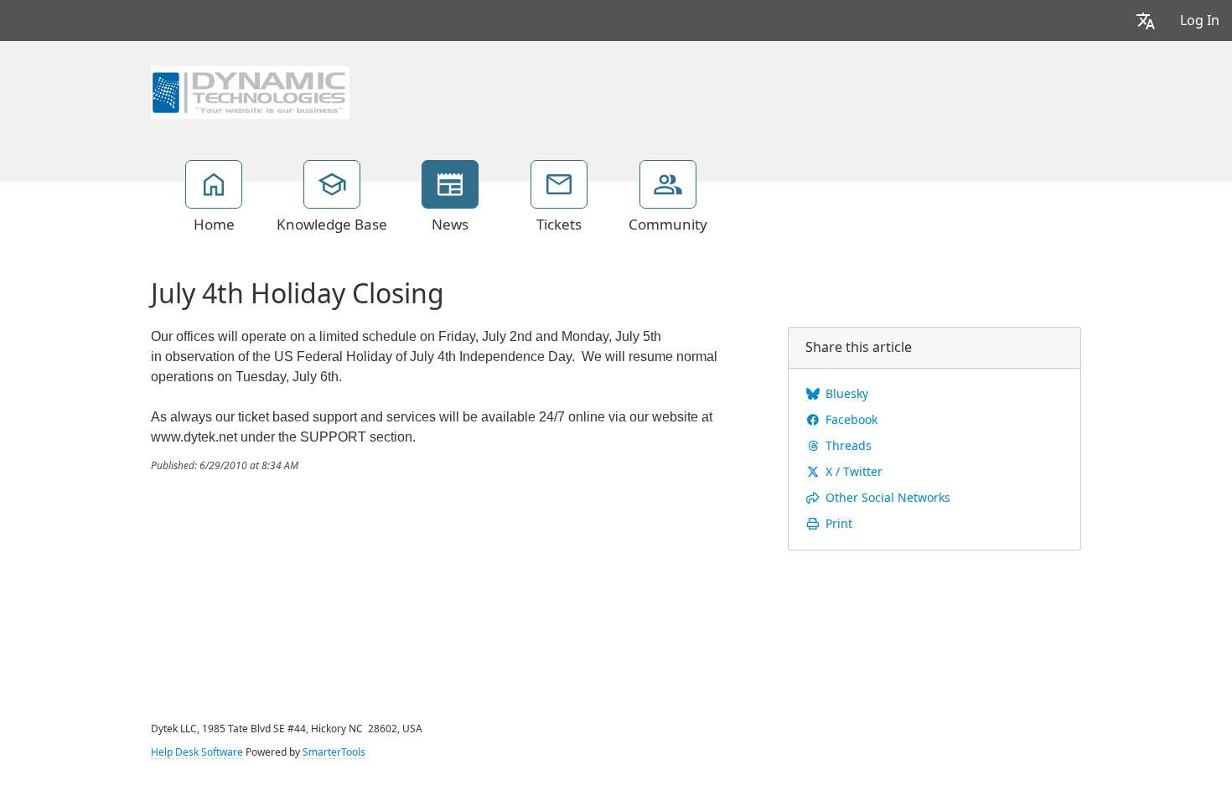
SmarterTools (334, 752)
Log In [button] (1199, 20)
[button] (1146, 20)
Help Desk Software (197, 752)
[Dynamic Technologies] (250, 90)
